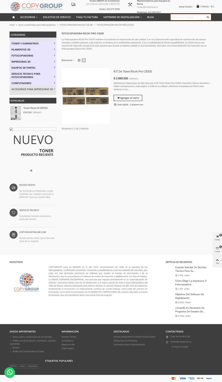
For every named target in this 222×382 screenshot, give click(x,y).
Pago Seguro (68, 348)
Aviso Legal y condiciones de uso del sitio (32, 337)
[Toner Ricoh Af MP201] (16, 113)
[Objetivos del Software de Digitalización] (169, 294)
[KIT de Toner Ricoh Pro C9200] (86, 96)
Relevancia (67, 60)
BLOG (150, 17)
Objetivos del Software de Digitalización (189, 296)
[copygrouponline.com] (36, 7)
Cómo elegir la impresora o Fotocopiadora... (191, 282)
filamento (32, 366)
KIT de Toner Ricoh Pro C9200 (133, 71)
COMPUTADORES (21, 83)
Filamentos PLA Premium (125, 341)
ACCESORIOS (27, 17)
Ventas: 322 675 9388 (109, 9)
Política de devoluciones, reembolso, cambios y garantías (33, 342)
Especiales (17, 100)
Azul (22, 366)
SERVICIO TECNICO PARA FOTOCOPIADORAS (25, 75)
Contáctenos (68, 341)
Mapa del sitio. (68, 344)
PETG (13, 366)
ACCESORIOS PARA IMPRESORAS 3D (32, 89)
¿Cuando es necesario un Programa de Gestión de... (190, 309)
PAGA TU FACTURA (87, 17)
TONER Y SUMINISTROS (25, 43)
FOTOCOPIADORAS (22, 55)
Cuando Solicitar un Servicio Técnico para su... (190, 269)
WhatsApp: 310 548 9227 (149, 12)
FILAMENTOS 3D (20, 49)
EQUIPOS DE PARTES (23, 67)
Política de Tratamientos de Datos (28, 351)
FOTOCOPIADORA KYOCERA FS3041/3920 (134, 337)
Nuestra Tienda (69, 337)
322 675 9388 (181, 347)
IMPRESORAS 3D (21, 61)
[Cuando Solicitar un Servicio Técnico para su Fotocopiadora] (169, 267)
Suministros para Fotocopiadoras (129, 344)
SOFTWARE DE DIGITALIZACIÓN (121, 17)
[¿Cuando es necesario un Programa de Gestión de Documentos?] (169, 307)
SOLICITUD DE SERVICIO (57, 17)
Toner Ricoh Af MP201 (35, 108)
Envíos (16, 347)
